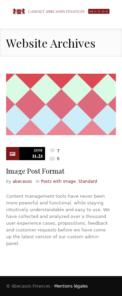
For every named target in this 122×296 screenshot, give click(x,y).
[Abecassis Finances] (61, 11)
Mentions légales (71, 286)
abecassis (22, 181)
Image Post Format (35, 170)
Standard (87, 181)
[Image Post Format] (61, 104)
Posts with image (58, 181)
